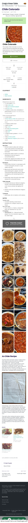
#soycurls (8, 15)
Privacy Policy (5, 502)
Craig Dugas (8, 463)
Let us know (13, 224)
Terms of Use (5, 499)
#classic (17, 14)
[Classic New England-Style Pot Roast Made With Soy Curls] (18, 431)
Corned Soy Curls (6, 435)
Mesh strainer (8, 95)
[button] (7, 466)
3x (24, 99)
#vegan (12, 14)
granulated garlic (13, 128)
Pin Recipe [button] (14, 60)
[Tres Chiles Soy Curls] (7, 446)
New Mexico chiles (11, 118)
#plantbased (6, 14)
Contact (4, 504)
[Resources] (18, 519)
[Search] (14, 519)
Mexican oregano (12, 138)
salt (9, 131)
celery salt (10, 105)
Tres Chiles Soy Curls (6, 449)
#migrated (22, 14)
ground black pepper (13, 106)
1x (20, 99)
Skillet (6, 94)
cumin (9, 127)
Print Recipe (15, 56)
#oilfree (13, 15)
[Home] (4, 519)
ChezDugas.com (22, 521)
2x (22, 99)
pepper (10, 130)
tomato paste (11, 136)
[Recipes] (9, 519)
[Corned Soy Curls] (7, 431)
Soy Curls (9, 108)
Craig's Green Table (10, 3)
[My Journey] (23, 519)
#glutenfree (19, 15)
